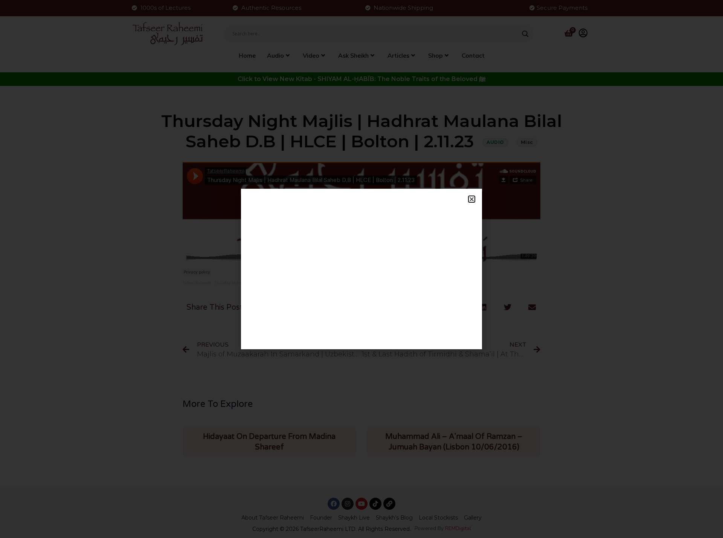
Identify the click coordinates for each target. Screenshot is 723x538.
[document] (361, 269)
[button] (471, 199)
